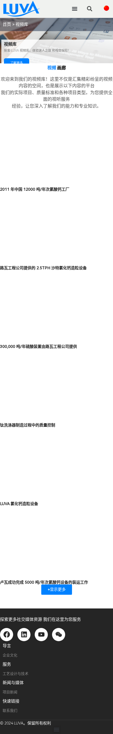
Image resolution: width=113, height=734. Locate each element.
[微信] (58, 634)
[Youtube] (41, 634)
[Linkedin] (23, 634)
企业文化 (10, 655)
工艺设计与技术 (15, 673)
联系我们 (10, 710)
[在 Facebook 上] (6, 634)
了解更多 (16, 63)
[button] (74, 8)
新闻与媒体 (13, 682)
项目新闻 (10, 692)
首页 (7, 24)
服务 (7, 664)
